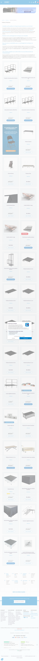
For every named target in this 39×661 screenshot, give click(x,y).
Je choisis (13, 338)
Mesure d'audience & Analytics (13, 333)
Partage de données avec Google (13, 332)
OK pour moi (26, 338)
